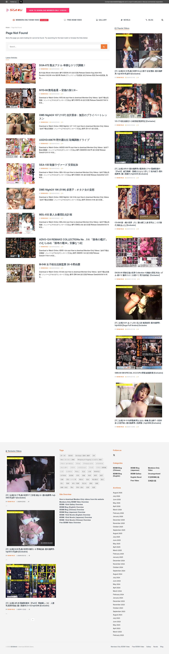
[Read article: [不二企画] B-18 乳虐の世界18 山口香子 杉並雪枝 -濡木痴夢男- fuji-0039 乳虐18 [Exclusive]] (139, 50)
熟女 (87, 479)
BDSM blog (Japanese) (135, 469)
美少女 (84, 483)
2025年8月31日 (130, 178)
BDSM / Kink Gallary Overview (71, 504)
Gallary (103, 20)
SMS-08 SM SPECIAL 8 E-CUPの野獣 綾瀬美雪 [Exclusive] (139, 372)
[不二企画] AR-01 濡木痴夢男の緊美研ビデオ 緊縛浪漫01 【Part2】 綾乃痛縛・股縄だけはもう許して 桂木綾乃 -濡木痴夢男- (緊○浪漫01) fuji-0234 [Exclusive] (138, 171)
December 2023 (119, 601)
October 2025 (118, 526)
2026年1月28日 (130, 427)
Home (8, 27)
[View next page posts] (33, 619)
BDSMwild (14, 647)
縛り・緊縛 (75, 483)
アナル (78, 463)
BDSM (71, 455)
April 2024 (116, 587)
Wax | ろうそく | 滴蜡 (67, 459)
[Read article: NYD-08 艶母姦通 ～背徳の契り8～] (21, 99)
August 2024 (117, 574)
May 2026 (116, 503)
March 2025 (117, 550)
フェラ (91, 467)
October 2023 (118, 608)
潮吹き (81, 479)
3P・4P (63, 455)
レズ (62, 471)
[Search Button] (162, 20)
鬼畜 (93, 487)
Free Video (135, 480)
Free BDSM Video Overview (70, 522)
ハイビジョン (82, 467)
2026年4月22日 (130, 125)
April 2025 (116, 547)
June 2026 (117, 499)
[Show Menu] (6, 1)
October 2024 (118, 567)
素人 (62, 483)
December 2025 (119, 520)
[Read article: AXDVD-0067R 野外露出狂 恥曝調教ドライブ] (21, 148)
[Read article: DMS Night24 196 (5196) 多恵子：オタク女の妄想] (21, 198)
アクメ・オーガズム (67, 463)
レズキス (69, 471)
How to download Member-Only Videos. (48, 10)
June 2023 (117, 621)
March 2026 (117, 509)
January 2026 (118, 516)
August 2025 (117, 533)
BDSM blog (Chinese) (117, 469)
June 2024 (117, 581)
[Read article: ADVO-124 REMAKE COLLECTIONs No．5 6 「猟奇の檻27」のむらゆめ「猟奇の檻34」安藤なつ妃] (21, 248)
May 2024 (116, 584)
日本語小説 (152, 480)
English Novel (136, 477)
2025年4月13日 (130, 329)
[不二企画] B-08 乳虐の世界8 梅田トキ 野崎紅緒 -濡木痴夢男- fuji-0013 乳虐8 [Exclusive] (30, 550)
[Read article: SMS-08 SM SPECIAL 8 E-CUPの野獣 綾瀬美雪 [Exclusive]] (139, 352)
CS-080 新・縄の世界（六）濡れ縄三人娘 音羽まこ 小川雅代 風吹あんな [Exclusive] (138, 223)
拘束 (89, 475)
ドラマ (73, 467)
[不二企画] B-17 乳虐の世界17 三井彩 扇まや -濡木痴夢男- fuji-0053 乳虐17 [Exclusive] (30, 496)
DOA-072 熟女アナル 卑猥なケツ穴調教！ (62, 65)
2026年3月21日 (21, 555)
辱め (72, 487)
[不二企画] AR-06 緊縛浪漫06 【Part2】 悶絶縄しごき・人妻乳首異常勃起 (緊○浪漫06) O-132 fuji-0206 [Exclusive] (30, 604)
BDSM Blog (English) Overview (71, 507)
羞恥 (91, 483)
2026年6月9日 (21, 501)
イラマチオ (99, 463)
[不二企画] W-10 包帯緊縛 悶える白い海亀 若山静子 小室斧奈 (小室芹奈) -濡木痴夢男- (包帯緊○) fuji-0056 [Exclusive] (138, 421)
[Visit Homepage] (14, 10)
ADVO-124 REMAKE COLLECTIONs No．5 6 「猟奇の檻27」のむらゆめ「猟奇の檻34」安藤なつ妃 (73, 241)
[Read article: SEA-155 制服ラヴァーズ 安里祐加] (21, 173)
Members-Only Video (124, 35)
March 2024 (117, 591)
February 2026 (118, 513)
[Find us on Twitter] (21, 1)
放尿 (101, 475)
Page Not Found (16, 27)
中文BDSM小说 (153, 477)
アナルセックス (88, 463)
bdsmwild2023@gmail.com (118, 2)
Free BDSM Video (74, 20)
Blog (150, 20)
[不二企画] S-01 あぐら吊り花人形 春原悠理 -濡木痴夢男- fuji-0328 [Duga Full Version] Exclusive (137, 324)
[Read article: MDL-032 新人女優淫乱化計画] (21, 223)
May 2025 (116, 543)
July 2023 (116, 618)
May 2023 (116, 625)
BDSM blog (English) (117, 474)
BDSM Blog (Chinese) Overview (71, 509)
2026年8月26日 (55, 69)
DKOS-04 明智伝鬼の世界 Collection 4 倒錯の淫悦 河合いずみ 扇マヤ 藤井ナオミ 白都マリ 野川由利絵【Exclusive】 (139, 273)
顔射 (87, 487)
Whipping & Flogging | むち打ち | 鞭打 (90, 459)
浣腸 (62, 479)
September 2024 (119, 570)
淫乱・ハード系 (71, 479)
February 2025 (118, 554)
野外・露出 (79, 487)
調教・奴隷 (64, 487)
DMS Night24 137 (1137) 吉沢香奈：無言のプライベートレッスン (73, 116)
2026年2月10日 (130, 377)
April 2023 (116, 628)
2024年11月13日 (131, 279)
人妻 (89, 471)
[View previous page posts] (28, 619)
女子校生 (63, 475)
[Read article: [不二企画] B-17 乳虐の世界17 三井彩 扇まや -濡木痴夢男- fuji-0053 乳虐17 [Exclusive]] (31, 474)
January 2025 (118, 557)
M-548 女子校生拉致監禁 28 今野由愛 (59, 264)
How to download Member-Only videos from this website (81, 499)
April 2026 (116, 506)
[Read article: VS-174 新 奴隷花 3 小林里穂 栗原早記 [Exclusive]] (139, 100)
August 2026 (117, 492)
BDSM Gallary (136, 473)
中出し (77, 471)
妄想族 (71, 475)
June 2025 (117, 540)
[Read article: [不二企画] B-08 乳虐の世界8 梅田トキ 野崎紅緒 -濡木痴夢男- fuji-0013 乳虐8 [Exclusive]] (31, 528)
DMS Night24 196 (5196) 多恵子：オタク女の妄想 (66, 189)
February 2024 (118, 594)
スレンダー (64, 467)
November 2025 (119, 523)
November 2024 (119, 564)
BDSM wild (44, 69)
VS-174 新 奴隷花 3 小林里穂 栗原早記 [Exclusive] (135, 121)
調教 (96, 483)
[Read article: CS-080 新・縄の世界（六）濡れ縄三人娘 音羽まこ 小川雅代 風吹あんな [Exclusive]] (139, 202)
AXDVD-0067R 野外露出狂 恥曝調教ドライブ (64, 140)
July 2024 (116, 577)
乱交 (83, 471)
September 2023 (119, 611)
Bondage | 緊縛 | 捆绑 (83, 455)
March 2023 (117, 631)
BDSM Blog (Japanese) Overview (72, 512)
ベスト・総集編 (101, 467)
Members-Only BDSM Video (32, 20)
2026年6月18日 (130, 77)
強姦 (83, 475)
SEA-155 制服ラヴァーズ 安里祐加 (58, 164)
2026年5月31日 (130, 229)
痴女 (102, 479)
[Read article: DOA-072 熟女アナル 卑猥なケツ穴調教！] (21, 74)
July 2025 (116, 537)
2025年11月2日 (21, 609)
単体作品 (97, 471)
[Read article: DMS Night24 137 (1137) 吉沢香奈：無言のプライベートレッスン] (21, 124)
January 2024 (118, 598)
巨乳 (77, 475)
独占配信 (95, 479)
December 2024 (119, 560)
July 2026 (116, 496)
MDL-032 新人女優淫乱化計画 (55, 214)
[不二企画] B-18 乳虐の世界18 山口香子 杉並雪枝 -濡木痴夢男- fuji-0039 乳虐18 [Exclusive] (138, 72)
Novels (127, 20)
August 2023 (117, 615)
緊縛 (67, 483)
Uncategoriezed (154, 473)
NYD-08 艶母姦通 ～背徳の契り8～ (58, 90)
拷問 (95, 475)
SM (94, 455)
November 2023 (119, 604)
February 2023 (118, 635)
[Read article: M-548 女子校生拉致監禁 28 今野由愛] (21, 273)
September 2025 (119, 530)
